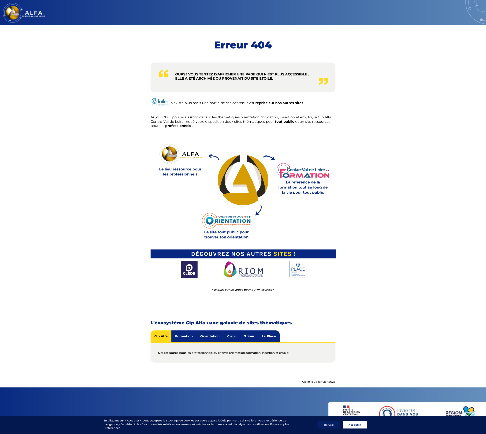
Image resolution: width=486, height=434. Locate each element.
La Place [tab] (269, 336)
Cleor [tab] (231, 336)
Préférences (111, 428)
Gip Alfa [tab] (161, 336)
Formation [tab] (184, 336)
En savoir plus (279, 424)
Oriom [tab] (249, 336)
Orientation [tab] (210, 336)
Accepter (355, 424)
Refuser (329, 424)
